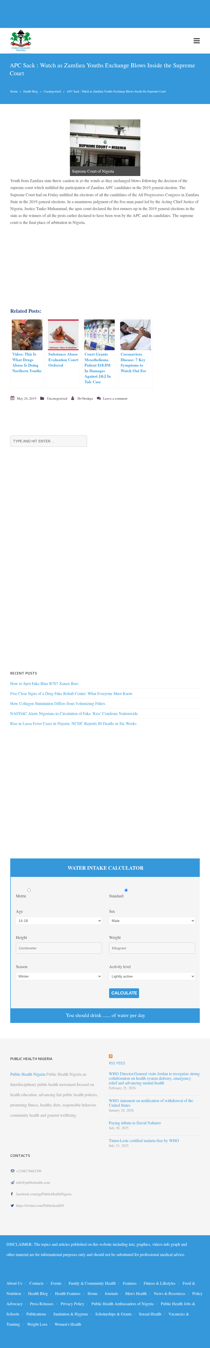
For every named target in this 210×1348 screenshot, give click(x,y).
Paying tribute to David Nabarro (135, 1123)
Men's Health (136, 1293)
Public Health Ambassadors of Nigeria (122, 1303)
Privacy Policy (72, 1303)
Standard (116, 895)
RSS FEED (117, 1063)
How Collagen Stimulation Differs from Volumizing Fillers (57, 703)
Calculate (124, 993)
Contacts (36, 1283)
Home (14, 91)
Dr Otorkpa (85, 398)
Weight (115, 937)
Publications (36, 1313)
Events (56, 1283)
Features (129, 1283)
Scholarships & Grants (113, 1313)
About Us (14, 1283)
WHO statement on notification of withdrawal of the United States (151, 1102)
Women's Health (68, 1324)
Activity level (120, 966)
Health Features (67, 1293)
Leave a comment (115, 398)
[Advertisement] (93, 13)
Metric (21, 895)
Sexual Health (150, 1313)
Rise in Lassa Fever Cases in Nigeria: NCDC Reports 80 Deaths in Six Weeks (73, 723)
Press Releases (42, 1303)
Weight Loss (37, 1324)
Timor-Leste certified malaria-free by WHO (144, 1140)
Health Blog (30, 91)
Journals (111, 1293)
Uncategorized (52, 91)
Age (19, 911)
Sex (112, 911)
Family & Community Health (92, 1283)
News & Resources (169, 1293)
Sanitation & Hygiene (70, 1313)
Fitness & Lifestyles (159, 1283)
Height (21, 937)
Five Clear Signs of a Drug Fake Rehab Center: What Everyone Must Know (71, 693)
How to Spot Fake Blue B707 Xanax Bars (44, 683)
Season (21, 966)
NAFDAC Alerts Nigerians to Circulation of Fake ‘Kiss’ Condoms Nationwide (74, 713)
